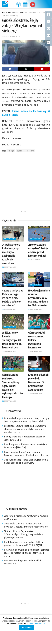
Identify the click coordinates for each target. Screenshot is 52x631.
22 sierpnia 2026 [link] (10, 351)
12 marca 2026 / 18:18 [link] (11, 37)
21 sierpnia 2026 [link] (36, 393)
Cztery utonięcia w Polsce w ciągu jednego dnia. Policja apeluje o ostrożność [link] (12, 298)
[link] (5, 4)
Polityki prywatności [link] (37, 624)
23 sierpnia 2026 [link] (10, 267)
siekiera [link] (30, 151)
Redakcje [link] (34, 327)
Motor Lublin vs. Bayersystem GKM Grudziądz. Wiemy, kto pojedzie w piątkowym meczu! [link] (23, 534)
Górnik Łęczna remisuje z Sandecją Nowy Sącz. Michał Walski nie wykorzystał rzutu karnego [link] (12, 386)
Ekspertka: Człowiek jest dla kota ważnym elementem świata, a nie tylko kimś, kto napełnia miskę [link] (25, 429)
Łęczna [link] (20, 151)
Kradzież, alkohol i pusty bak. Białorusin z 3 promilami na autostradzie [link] (38, 382)
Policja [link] (11, 151)
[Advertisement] (26, 183)
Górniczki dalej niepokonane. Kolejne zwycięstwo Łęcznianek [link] (36, 340)
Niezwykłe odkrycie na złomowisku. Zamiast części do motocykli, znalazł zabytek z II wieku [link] (26, 552)
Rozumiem (27, 627)
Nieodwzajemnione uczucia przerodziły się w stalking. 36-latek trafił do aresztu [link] (39, 298)
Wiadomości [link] (10, 239)
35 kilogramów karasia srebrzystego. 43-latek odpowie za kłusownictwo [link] (12, 340)
